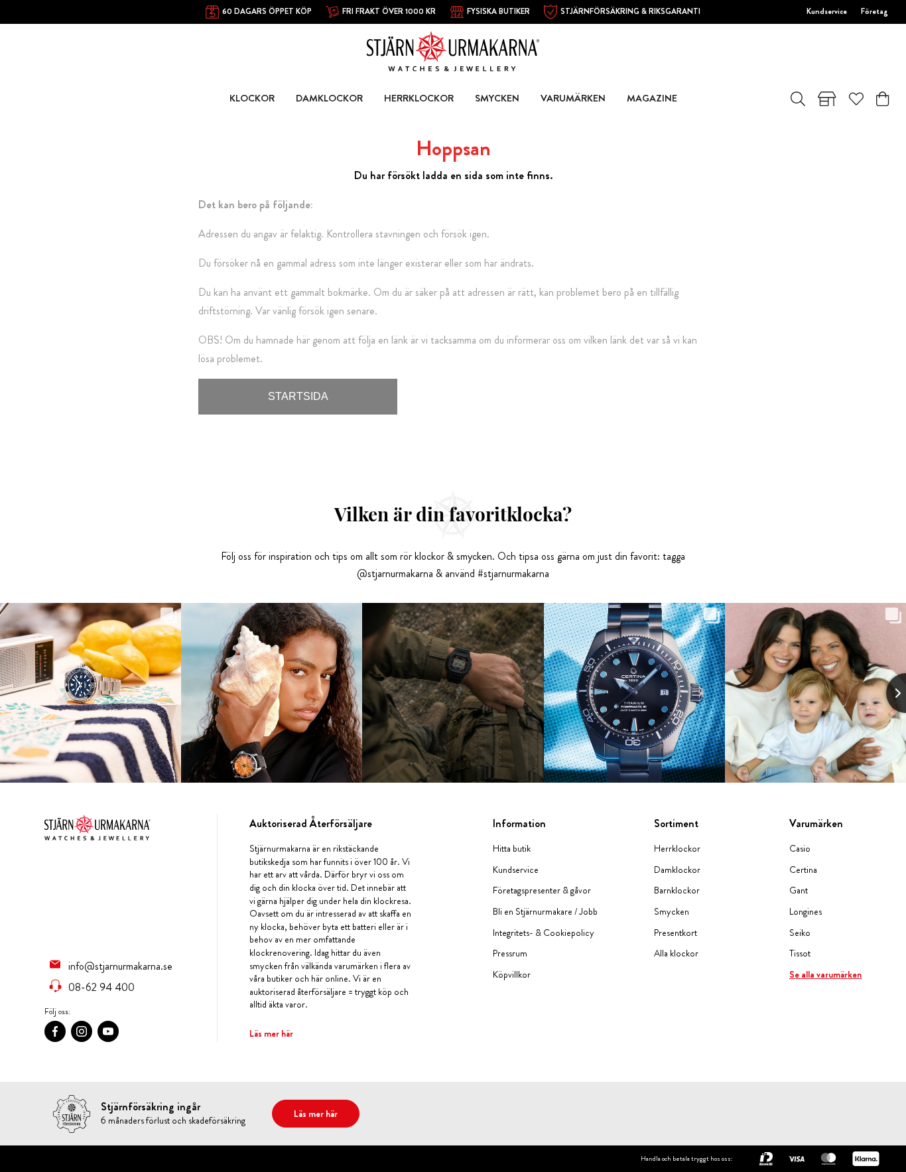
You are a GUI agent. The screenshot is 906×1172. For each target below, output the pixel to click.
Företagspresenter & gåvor (542, 890)
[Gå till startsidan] (453, 50)
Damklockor (677, 870)
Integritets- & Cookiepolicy (543, 933)
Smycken (671, 911)
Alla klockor (676, 953)
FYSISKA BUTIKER (498, 11)
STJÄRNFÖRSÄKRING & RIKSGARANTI (630, 11)
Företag (874, 11)
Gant (798, 890)
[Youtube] (108, 1031)
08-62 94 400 (101, 987)
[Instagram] (81, 1031)
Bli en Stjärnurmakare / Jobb (545, 911)
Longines (805, 911)
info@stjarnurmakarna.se (120, 965)
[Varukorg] (882, 99)
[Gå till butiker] (827, 99)
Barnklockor (677, 890)
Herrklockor (677, 848)
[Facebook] (55, 1031)
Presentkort (675, 933)
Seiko (799, 933)
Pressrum (510, 953)
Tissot (799, 953)
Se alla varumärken (825, 974)
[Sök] (798, 99)
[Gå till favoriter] (856, 99)
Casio (799, 848)
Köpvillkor (512, 974)
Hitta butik (512, 848)
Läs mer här (271, 1033)
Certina (803, 870)
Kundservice (827, 11)
